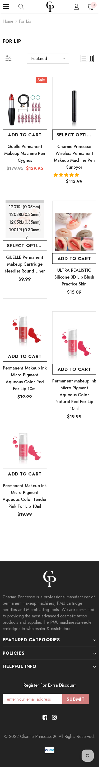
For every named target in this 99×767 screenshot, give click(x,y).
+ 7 (25, 237)
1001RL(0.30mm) (25, 230)
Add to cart (24, 135)
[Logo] (50, 6)
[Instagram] (53, 717)
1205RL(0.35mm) (25, 222)
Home (8, 21)
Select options (76, 135)
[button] (67, 175)
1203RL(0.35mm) (25, 214)
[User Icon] (76, 7)
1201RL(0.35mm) (24, 207)
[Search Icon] (21, 6)
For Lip (25, 21)
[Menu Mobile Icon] (6, 6)
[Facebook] (44, 717)
